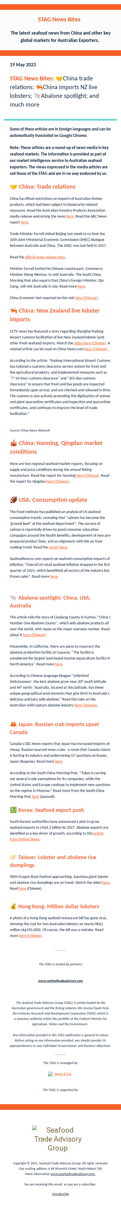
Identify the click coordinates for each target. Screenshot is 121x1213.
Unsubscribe (60, 1194)
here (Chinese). (96, 349)
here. (70, 216)
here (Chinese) (86, 298)
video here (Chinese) (90, 343)
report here (58, 547)
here (81, 286)
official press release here (45, 257)
